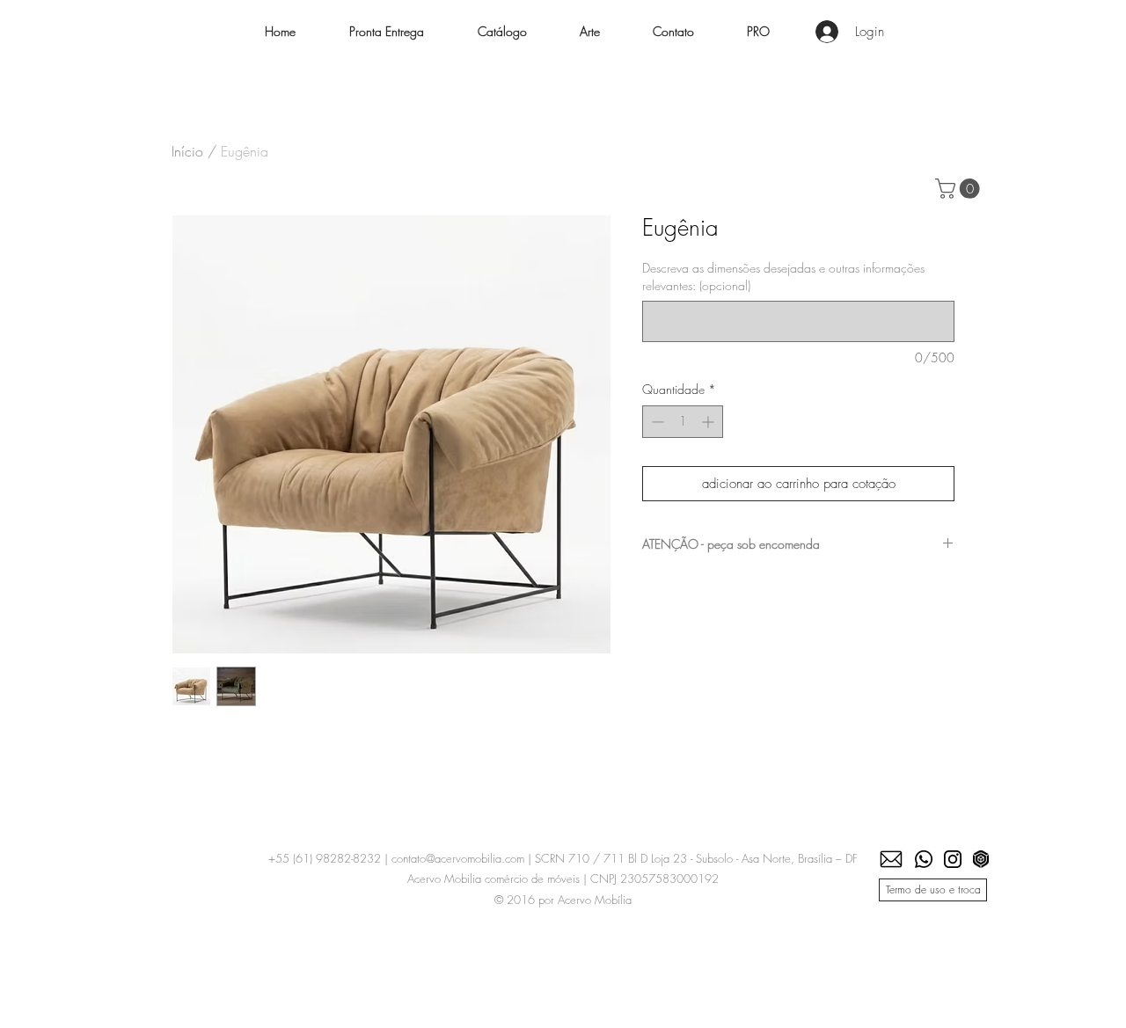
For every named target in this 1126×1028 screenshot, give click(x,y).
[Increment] (709, 421)
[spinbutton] (682, 421)
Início (187, 151)
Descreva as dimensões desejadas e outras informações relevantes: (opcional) (783, 276)
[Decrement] (656, 421)
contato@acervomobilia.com (457, 858)
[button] (501, 32)
